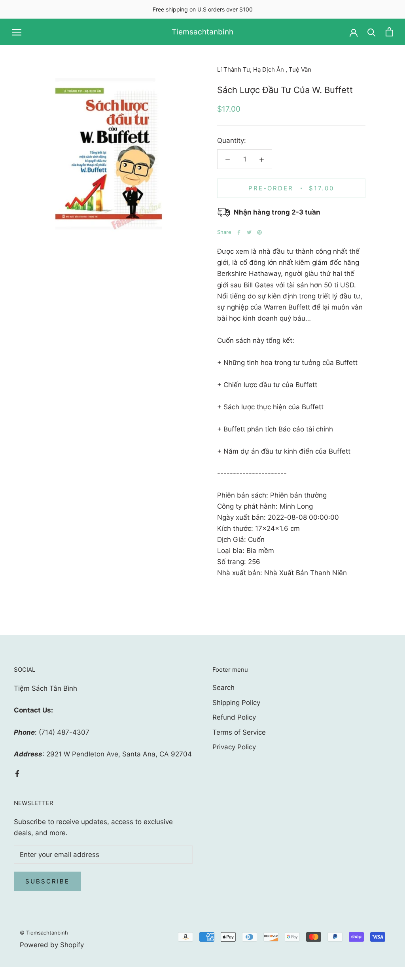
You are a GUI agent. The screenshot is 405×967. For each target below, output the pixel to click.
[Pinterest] (259, 232)
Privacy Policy (234, 747)
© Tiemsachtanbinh (44, 932)
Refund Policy (234, 717)
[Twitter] (249, 232)
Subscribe (47, 881)
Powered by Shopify (52, 945)
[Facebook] (239, 232)
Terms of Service (239, 732)
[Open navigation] (16, 32)
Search (223, 688)
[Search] (371, 32)
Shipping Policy (236, 703)
